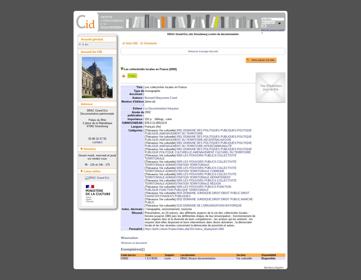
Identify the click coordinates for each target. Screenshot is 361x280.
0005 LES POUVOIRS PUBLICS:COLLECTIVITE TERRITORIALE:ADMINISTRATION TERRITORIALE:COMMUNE (190, 169)
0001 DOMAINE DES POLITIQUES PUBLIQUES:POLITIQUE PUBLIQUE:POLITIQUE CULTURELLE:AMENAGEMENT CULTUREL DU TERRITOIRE (198, 151)
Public (132, 75)
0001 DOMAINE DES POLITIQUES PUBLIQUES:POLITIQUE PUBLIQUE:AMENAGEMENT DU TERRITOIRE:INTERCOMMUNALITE (198, 144)
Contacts (150, 43)
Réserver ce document (134, 243)
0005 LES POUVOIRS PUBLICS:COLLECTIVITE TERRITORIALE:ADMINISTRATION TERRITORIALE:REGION (190, 182)
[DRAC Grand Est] (97, 177)
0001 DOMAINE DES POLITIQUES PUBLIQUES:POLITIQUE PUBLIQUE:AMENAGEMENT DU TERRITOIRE (198, 132)
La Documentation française (162, 108)
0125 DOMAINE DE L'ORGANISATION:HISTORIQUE (209, 205)
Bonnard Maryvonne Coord (161, 97)
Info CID (132, 43)
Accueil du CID (91, 51)
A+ (87, 44)
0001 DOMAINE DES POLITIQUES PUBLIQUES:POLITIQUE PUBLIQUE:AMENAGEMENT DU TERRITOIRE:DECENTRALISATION (198, 138)
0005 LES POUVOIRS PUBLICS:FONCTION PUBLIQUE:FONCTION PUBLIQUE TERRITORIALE (188, 188)
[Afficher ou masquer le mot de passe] (279, 23)
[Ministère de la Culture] (97, 205)
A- (80, 44)
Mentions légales (273, 267)
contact (97, 142)
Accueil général (92, 39)
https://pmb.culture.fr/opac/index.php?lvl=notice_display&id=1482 (184, 229)
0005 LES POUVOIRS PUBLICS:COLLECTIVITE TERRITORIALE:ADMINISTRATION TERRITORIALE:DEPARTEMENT (190, 176)
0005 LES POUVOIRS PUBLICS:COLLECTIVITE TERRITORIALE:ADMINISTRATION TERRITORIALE (190, 163)
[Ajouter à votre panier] (124, 75)
